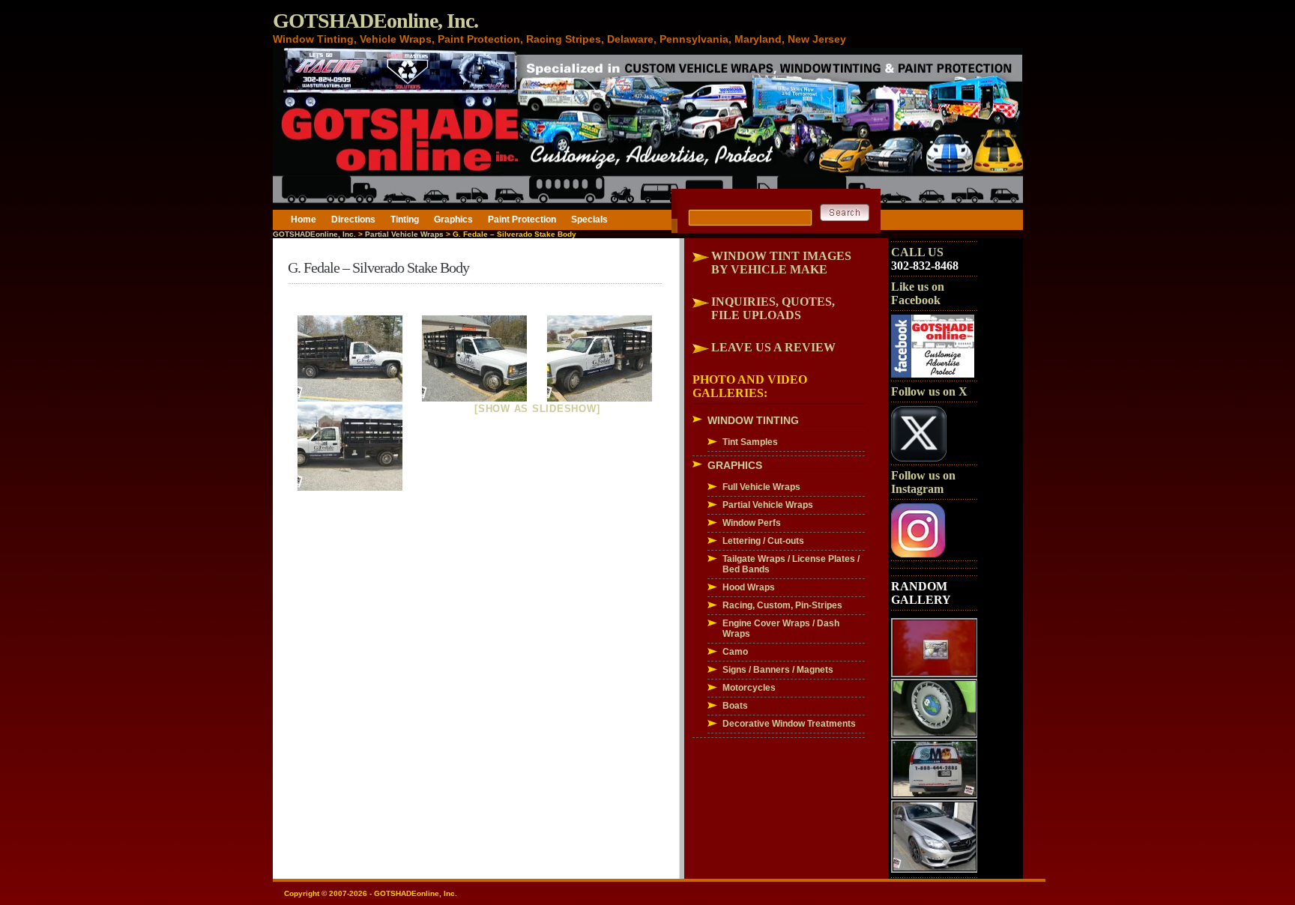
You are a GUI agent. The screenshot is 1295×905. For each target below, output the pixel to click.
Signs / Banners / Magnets (777, 670)
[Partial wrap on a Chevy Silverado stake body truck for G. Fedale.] (350, 358)
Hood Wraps (748, 587)
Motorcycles (749, 687)
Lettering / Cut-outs (763, 541)
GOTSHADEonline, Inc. (375, 20)
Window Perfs (751, 523)
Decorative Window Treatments (789, 723)
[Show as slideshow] (537, 408)
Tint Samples (750, 442)
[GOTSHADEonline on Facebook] (932, 374)
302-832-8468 (925, 265)
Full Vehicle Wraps (761, 487)
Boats (735, 705)
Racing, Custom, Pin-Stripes (782, 605)
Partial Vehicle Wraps (404, 234)
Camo (735, 652)
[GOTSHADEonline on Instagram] (918, 554)
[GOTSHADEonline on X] (919, 458)
